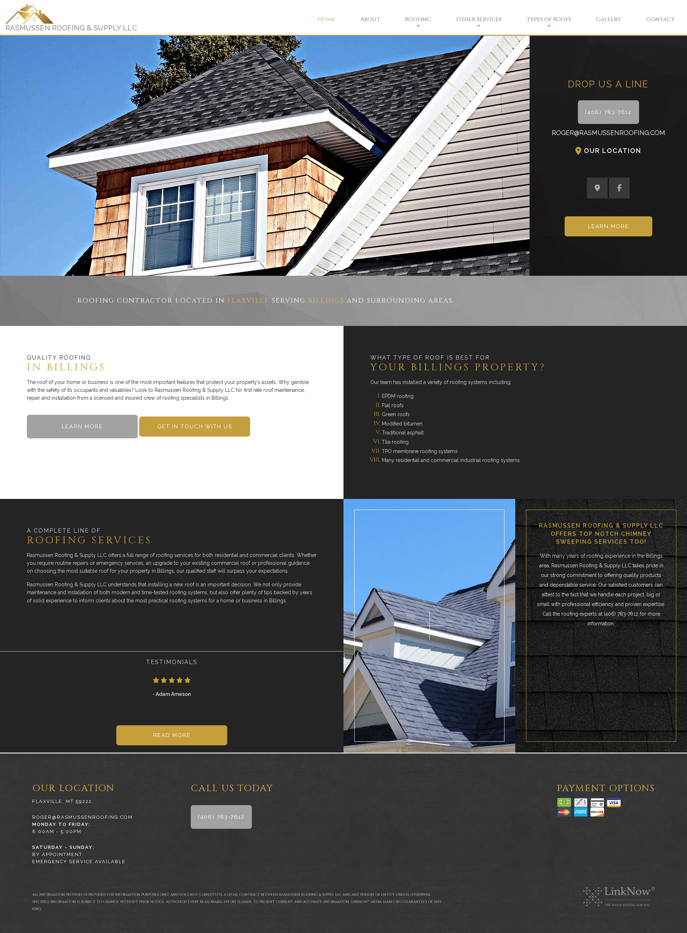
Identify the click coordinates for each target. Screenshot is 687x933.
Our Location (612, 150)
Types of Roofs (548, 19)
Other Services (478, 19)
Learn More (608, 226)
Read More (172, 735)
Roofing (418, 19)
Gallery (608, 19)
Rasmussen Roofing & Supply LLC (71, 28)
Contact (660, 19)
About (370, 19)
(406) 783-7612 (608, 112)
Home (326, 19)
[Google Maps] (597, 189)
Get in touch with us (194, 426)
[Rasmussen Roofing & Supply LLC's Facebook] (619, 189)
